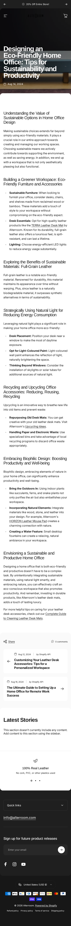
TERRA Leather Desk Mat (47, 225)
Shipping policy (57, 911)
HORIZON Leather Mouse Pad (28, 521)
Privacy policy (27, 911)
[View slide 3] (40, 780)
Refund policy (13, 911)
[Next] (66, 4)
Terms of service (42, 911)
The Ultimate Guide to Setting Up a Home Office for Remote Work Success (31, 691)
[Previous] (5, 4)
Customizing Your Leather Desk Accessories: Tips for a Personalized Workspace (36, 664)
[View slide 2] (35, 780)
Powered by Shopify (46, 905)
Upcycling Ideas (35, 426)
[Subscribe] (61, 849)
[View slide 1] (31, 780)
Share (11, 641)
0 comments (61, 641)
